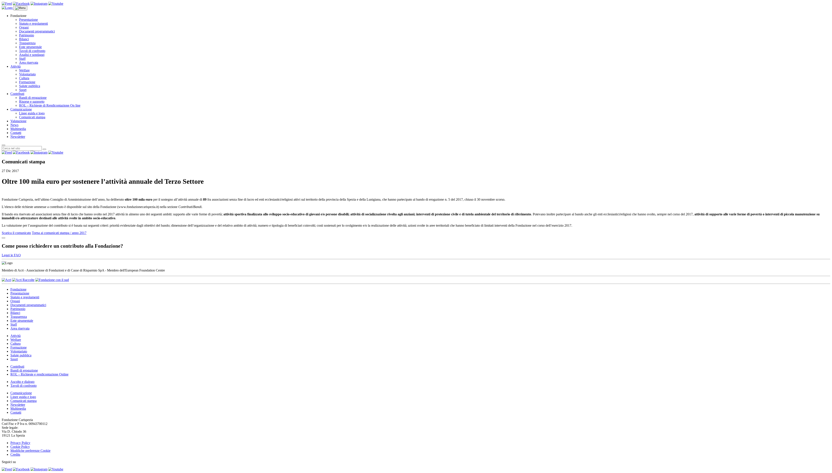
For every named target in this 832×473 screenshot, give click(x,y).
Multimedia (18, 129)
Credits (15, 454)
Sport (22, 90)
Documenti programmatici (37, 31)
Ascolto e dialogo (22, 382)
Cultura (24, 78)
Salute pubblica (29, 86)
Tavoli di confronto (32, 51)
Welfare (24, 70)
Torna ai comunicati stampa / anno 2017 (59, 233)
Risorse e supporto (31, 101)
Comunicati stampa (32, 117)
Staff (22, 58)
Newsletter (17, 136)
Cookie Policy (20, 447)
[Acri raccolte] (23, 280)
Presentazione (28, 19)
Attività (15, 66)
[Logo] (7, 8)
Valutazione (18, 121)
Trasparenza (27, 43)
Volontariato (27, 74)
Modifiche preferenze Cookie (30, 450)
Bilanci (24, 39)
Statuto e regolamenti (33, 23)
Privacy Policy (20, 443)
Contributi (17, 94)
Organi (24, 27)
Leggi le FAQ (11, 255)
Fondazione (18, 289)
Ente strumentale (30, 47)
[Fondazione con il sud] (52, 280)
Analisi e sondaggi (31, 55)
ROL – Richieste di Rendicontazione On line (49, 105)
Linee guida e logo (32, 113)
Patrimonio (26, 35)
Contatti (15, 133)
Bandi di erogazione (33, 97)
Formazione (27, 82)
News (14, 125)
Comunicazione (21, 109)
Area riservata (28, 62)
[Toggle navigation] (20, 8)
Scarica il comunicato (16, 233)
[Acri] (6, 280)
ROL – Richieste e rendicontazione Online (39, 374)
